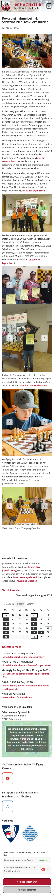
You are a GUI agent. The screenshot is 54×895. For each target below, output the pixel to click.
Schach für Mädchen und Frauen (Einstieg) (23, 656)
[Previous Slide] (9, 213)
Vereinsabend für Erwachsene (17, 697)
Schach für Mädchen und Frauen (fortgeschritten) (27, 665)
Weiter (30, 603)
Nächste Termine (11, 646)
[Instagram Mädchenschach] (7, 806)
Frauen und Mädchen (26, 580)
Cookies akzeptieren (27, 881)
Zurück (10, 603)
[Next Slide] (44, 213)
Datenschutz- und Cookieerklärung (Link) (19, 852)
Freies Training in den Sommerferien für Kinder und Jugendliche (26, 687)
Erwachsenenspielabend (25, 577)
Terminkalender (11, 590)
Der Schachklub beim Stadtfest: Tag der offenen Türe (26, 675)
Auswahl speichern (27, 889)
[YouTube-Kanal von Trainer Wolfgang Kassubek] (7, 778)
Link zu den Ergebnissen (33, 190)
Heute (20, 603)
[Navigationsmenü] (49, 6)
